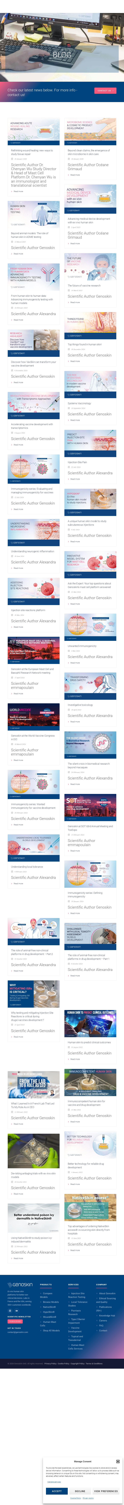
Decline (80, 1491)
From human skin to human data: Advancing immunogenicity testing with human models (32, 299)
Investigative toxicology (80, 704)
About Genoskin (107, 1293)
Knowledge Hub (107, 1315)
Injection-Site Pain (77, 462)
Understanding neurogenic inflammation (32, 551)
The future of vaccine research (84, 285)
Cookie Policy (75, 1498)
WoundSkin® (49, 1317)
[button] (117, 1461)
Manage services (54, 1482)
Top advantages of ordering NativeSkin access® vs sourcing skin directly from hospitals (89, 1230)
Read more (18, 191)
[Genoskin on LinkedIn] (10, 1310)
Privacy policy (88, 1498)
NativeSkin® (49, 1307)
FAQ (101, 1325)
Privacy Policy (50, 1363)
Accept (57, 1491)
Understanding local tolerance (27, 866)
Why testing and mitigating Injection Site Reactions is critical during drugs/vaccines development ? (32, 1016)
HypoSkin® (49, 1312)
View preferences (106, 1491)
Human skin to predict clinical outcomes (89, 1042)
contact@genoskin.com (18, 1332)
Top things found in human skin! (84, 344)
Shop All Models (51, 1330)
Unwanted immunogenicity (82, 645)
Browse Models (51, 1302)
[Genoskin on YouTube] (16, 1310)
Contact (103, 1330)
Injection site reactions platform (28, 610)
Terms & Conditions (94, 1363)
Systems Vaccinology (79, 403)
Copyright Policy (77, 1363)
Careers (103, 1320)
